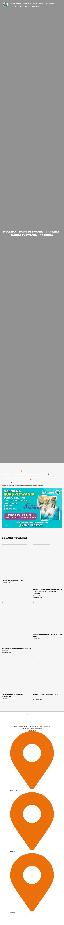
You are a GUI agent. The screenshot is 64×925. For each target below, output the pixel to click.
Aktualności (27, 3)
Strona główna (16, 3)
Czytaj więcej (7, 585)
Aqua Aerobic (49, 3)
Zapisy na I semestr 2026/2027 (14, 580)
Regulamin (35, 6)
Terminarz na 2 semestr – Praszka (47, 694)
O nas (14, 6)
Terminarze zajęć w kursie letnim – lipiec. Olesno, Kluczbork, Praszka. (47, 591)
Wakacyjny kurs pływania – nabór (16, 648)
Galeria (20, 6)
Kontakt (27, 6)
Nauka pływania (38, 3)
